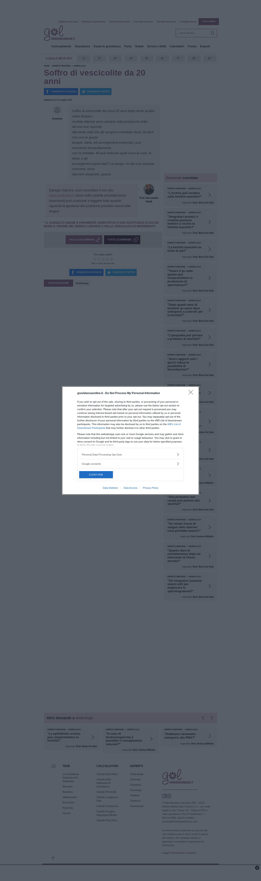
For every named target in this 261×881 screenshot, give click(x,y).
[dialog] (130, 440)
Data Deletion (110, 487)
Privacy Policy (150, 487)
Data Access (130, 487)
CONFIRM (96, 474)
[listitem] (130, 454)
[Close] (192, 393)
